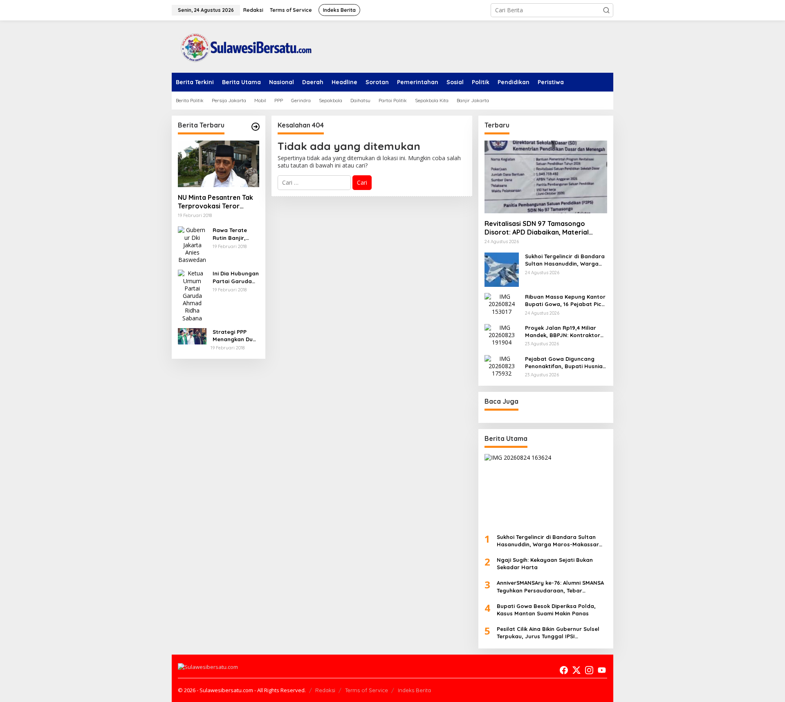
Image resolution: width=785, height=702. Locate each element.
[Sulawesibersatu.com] (243, 46)
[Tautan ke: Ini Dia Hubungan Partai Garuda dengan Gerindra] (192, 295)
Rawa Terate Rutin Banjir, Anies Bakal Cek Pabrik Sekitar (234, 234)
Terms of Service (366, 690)
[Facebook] (563, 670)
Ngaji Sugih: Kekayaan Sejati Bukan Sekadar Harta (545, 563)
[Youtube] (602, 670)
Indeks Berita (414, 690)
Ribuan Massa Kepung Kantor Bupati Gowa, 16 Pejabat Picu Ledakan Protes (565, 300)
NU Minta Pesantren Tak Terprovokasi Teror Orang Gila (215, 201)
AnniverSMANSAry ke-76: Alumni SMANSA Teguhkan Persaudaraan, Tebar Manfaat (550, 586)
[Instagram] (589, 670)
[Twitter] (576, 670)
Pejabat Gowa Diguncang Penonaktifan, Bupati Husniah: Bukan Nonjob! (566, 362)
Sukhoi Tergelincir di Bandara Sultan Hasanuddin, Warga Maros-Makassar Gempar (565, 260)
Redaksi (325, 690)
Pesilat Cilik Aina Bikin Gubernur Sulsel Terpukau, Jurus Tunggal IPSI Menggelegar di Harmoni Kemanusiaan (550, 633)
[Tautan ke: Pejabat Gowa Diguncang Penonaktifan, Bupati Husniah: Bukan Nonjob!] (501, 365)
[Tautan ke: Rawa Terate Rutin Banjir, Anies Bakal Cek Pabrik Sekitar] (192, 244)
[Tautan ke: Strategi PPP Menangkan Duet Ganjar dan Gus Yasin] (192, 336)
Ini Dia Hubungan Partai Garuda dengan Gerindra (236, 277)
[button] (606, 10)
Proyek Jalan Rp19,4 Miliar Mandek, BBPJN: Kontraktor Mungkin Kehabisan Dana (562, 331)
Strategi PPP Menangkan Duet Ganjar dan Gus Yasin (235, 336)
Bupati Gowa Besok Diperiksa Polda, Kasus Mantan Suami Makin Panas (546, 610)
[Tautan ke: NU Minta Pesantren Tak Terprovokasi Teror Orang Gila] (218, 164)
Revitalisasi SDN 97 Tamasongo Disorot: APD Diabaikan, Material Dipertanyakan (536, 228)
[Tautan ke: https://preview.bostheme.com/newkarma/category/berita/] (255, 127)
